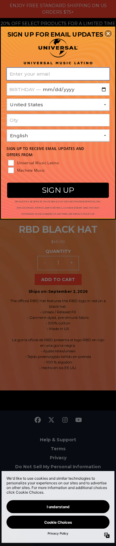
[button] (108, 33)
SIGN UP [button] (58, 189)
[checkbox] (59, 163)
